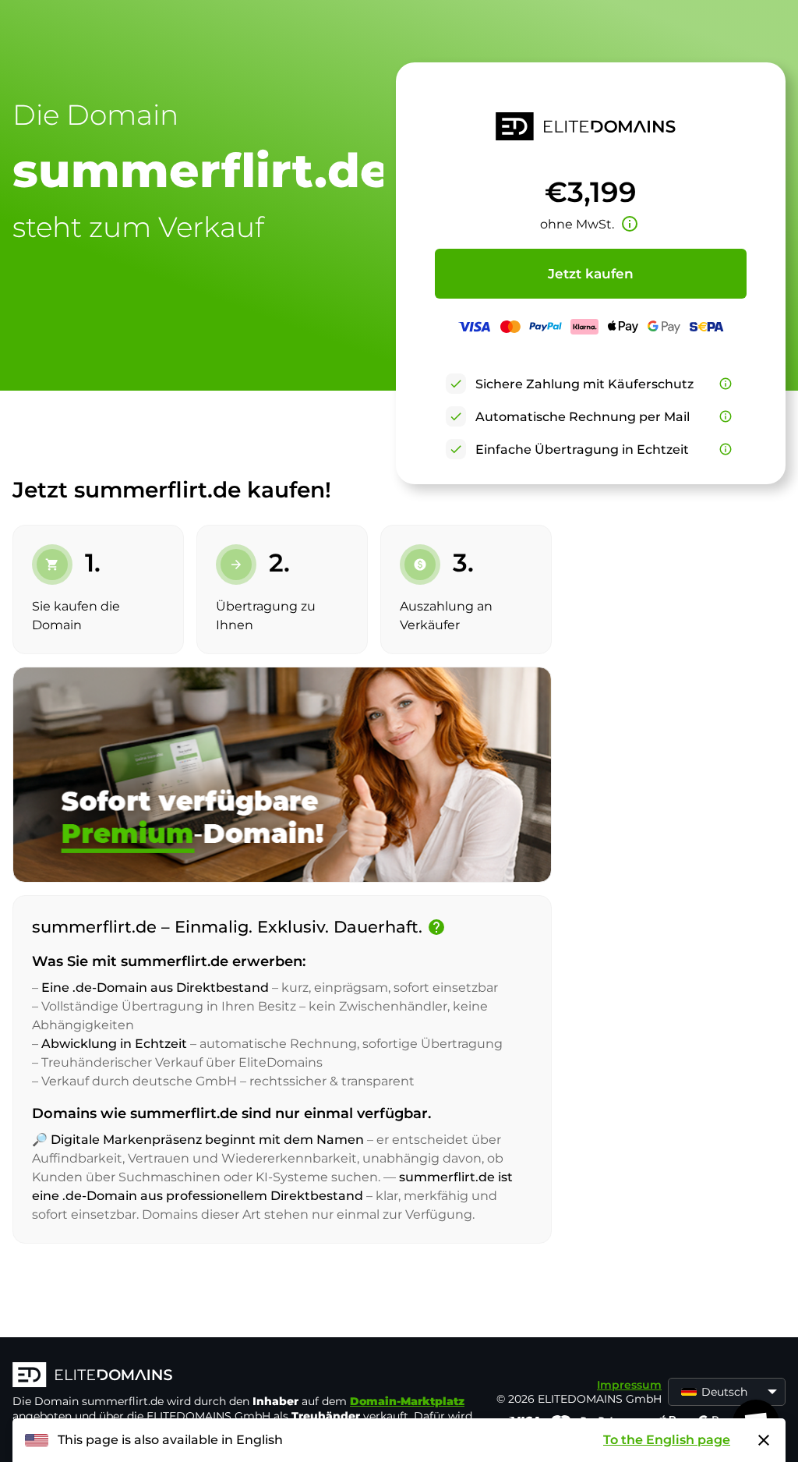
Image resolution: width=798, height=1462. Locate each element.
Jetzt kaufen (591, 273)
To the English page (666, 1439)
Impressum (629, 1385)
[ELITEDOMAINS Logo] (246, 1376)
